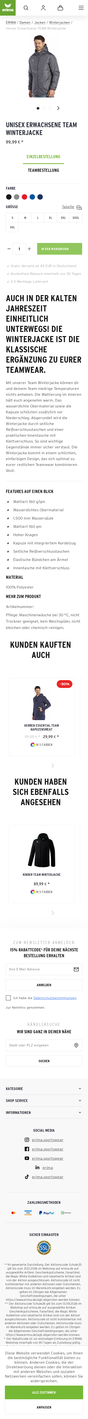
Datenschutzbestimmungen (55, 998)
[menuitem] (81, 8)
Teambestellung (43, 170)
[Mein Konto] (43, 8)
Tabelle (68, 206)
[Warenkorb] (60, 8)
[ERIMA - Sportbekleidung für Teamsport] (8, 11)
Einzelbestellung (43, 156)
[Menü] (81, 8)
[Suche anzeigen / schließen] (26, 8)
